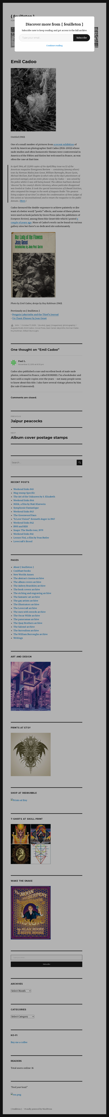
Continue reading (54, 45)
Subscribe (81, 37)
